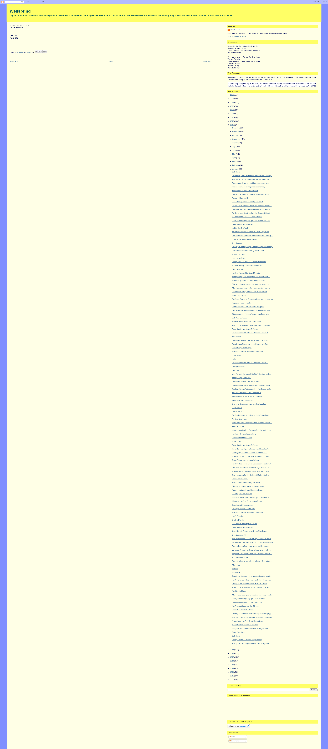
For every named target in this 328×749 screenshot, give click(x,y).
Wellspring (20, 11)
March (234, 161)
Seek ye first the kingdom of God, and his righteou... (251, 643)
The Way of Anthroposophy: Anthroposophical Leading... (252, 247)
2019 (232, 121)
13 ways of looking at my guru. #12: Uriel (247, 602)
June (234, 150)
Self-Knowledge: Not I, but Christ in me (246, 322)
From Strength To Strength (242, 348)
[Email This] (36, 51)
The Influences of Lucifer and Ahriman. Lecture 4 (250, 333)
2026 (232, 95)
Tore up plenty (237, 411)
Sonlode (235, 569)
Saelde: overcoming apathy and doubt (246, 483)
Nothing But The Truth (240, 228)
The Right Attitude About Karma (243, 509)
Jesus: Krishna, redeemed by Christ (245, 625)
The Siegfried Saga (239, 591)
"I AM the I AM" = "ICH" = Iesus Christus (247, 217)
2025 (232, 99)
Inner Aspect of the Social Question (245, 191)
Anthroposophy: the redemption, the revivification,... (251, 277)
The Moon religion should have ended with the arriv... (251, 580)
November (236, 132)
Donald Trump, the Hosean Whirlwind (245, 460)
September (236, 139)
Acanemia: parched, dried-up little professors (248, 280)
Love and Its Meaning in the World (244, 524)
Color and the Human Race (242, 438)
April (234, 158)
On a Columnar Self (239, 535)
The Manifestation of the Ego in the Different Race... (251, 415)
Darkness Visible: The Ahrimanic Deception (248, 307)
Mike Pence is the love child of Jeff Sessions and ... (251, 374)
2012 (232, 668)
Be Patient (236, 172)
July (234, 147)
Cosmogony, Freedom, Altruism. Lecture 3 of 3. (249, 453)
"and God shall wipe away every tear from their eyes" (251, 310)
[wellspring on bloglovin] (239, 727)
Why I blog (236, 565)
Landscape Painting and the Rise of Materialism (249, 292)
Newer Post (14, 61)
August (235, 143)
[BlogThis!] (39, 51)
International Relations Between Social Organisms (250, 232)
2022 (232, 110)
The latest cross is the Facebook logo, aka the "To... (251, 468)
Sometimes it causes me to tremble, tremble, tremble (251, 576)
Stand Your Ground (239, 632)
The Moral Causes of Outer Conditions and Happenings (252, 299)
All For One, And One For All (242, 400)
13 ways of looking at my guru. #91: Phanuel (248, 599)
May (234, 154)
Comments (235, 741)
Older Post (207, 61)
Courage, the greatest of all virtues (244, 239)
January (235, 169)
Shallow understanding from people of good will (249, 404)
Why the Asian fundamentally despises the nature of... (252, 288)
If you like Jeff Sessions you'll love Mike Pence (249, 531)
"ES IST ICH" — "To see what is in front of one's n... (251, 456)
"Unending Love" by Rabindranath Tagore (247, 501)
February (235, 165)
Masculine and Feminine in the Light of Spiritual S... (251, 497)
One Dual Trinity (238, 520)
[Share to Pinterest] (46, 51)
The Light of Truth (238, 366)
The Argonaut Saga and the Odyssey (245, 606)
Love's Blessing (237, 516)
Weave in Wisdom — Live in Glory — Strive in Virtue (251, 539)
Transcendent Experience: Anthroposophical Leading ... (252, 236)
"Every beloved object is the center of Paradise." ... (251, 449)
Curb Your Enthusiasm (240, 318)
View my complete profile (237, 36)
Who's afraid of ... (238, 269)
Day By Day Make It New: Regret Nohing (247, 640)
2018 (232, 125)
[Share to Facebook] (43, 51)
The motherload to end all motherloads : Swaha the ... (252, 561)
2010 (232, 676)
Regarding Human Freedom (242, 303)
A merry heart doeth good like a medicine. (247, 490)
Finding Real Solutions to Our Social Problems (249, 262)
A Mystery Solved (238, 426)
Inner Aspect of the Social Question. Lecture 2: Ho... (251, 179)
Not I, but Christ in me (240, 557)
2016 (232, 653)
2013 (232, 665)
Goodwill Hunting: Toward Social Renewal (247, 266)
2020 (232, 117)
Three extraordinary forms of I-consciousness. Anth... (251, 183)
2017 (232, 650)
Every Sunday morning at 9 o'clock (245, 224)
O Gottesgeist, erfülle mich (242, 494)
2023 (232, 106)
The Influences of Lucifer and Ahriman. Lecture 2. (250, 363)
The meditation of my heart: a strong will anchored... (251, 546)
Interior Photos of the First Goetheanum (246, 393)
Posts (233, 737)
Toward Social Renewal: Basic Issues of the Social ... (252, 206)
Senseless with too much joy (242, 505)
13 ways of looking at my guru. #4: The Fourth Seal (251, 221)
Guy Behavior (237, 408)
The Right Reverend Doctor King (244, 434)
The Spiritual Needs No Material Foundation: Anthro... (251, 194)
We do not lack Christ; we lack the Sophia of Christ (251, 213)
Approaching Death (239, 254)
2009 (232, 680)
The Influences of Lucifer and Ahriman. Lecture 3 (250, 340)
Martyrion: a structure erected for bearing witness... (251, 628)
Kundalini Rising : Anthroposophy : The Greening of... (251, 389)
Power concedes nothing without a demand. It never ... (252, 423)
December (236, 128)
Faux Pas (235, 370)
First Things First (238, 258)
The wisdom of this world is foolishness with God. (250, 344)
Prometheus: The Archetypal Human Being (247, 621)
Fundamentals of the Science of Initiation (247, 396)
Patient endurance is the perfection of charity (248, 187)
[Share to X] (41, 51)
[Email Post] (33, 52)
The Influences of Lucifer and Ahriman (246, 381)
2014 (232, 661)
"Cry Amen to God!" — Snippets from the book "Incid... (252, 430)
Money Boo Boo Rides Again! (243, 610)
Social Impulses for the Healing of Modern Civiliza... (251, 475)
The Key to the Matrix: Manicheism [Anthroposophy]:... (252, 614)
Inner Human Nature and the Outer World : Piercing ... (252, 325)
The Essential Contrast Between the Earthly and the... (252, 209)
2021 (232, 114)
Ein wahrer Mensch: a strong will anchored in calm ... (251, 550)
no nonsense (236, 337)
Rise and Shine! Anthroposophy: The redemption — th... (252, 617)
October (235, 135)
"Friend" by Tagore (238, 295)
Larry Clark (235, 29)
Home (111, 61)
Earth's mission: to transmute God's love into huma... (251, 385)
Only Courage (237, 243)
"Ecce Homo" (237, 441)
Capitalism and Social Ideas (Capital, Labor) (248, 251)
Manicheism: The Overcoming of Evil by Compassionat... (253, 542)
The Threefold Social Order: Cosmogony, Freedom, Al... (252, 464)
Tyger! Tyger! (237, 355)
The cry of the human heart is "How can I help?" (249, 584)
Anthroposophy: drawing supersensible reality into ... (251, 471)
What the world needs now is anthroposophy (248, 486)
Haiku (234, 359)
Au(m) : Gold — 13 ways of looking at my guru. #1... (251, 587)
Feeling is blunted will (240, 198)
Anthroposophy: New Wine (241, 378)
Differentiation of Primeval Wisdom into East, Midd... (251, 314)
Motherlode (236, 572)
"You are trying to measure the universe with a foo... (251, 284)
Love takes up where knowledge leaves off (247, 202)
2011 (232, 672)
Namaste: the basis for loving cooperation (247, 351)
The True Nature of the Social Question (246, 273)
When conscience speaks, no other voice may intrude (252, 595)
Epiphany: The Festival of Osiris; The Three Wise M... (252, 554)
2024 (232, 103)
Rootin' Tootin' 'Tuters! (240, 479)
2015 (232, 657)
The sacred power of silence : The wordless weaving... (252, 176)
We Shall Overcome (239, 419)
